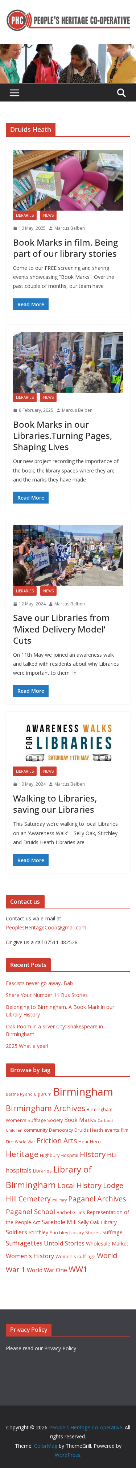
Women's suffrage (75, 1256)
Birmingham (83, 1091)
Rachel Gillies (71, 1212)
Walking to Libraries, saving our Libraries (55, 803)
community (36, 1130)
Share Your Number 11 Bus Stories (47, 995)
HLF (112, 1154)
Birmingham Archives (45, 1108)
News (48, 215)
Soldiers (16, 1232)
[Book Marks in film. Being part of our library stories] (68, 180)
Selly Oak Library (97, 1222)
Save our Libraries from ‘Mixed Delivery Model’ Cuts (61, 629)
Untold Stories (64, 1243)
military (59, 1200)
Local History (79, 1185)
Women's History (30, 1256)
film (124, 1130)
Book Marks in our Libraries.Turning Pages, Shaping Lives (62, 435)
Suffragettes (24, 1243)
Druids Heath (88, 1130)
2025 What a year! (27, 1045)
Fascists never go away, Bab (39, 983)
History (93, 1154)
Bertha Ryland (19, 1094)
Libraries (25, 215)
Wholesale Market (107, 1243)
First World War (20, 1141)
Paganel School (30, 1211)
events (111, 1130)
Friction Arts (57, 1140)
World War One (47, 1270)
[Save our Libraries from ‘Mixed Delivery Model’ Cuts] (68, 555)
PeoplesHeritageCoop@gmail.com (46, 927)
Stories (93, 1233)
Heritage (22, 1154)
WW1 (78, 1269)
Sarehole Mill (59, 1222)
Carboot (105, 1120)
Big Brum (42, 1094)
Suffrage (112, 1232)
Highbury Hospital (59, 1155)
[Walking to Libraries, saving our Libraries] (68, 743)
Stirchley (38, 1232)
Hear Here (89, 1142)
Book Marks (80, 1120)
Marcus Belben (69, 228)
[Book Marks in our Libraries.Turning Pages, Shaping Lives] (68, 362)
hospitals (19, 1170)
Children (14, 1130)
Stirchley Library (67, 1233)
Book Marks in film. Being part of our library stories (65, 247)
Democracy (61, 1130)
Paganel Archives (97, 1199)
